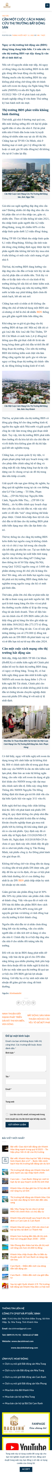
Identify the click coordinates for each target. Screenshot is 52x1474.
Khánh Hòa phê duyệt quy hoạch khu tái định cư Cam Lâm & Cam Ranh (30, 1219)
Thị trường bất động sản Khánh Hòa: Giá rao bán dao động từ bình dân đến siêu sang (30, 1200)
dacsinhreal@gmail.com (19, 1329)
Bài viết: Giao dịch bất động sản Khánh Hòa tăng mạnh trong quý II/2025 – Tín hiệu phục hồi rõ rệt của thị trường (29, 1149)
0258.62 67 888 (30, 1335)
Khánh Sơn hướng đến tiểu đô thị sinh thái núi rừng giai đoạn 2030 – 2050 (28, 1237)
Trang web (10, 1102)
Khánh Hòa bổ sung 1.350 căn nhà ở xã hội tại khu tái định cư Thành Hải (29, 1228)
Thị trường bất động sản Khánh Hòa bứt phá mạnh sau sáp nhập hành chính (29, 1171)
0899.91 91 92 (14, 1335)
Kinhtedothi (15, 993)
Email (9, 1089)
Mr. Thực (41, 35)
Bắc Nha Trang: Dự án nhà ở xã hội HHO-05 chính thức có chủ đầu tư (27, 1210)
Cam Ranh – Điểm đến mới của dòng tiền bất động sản (28, 1267)
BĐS (39, 311)
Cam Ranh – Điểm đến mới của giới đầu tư (29, 1276)
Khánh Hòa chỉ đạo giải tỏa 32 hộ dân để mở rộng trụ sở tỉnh (30, 1189)
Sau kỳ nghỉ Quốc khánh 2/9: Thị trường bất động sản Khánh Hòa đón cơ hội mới (30, 1285)
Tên (8, 1077)
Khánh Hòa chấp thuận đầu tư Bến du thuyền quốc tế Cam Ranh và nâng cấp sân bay (29, 1257)
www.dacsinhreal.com (22, 1341)
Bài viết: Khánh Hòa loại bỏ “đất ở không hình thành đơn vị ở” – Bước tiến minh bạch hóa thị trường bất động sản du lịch (30, 1161)
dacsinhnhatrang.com (27, 1348)
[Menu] (47, 5)
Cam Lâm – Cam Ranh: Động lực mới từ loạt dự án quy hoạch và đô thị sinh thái (29, 1180)
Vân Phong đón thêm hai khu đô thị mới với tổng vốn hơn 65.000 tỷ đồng (29, 1246)
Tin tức (5, 16)
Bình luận (10, 1053)
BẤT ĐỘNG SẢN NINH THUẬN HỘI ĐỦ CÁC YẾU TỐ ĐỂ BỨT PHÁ (38, 1019)
